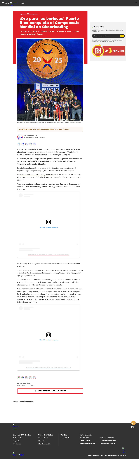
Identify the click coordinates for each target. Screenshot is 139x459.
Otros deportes (32, 14)
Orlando (31, 385)
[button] (22, 144)
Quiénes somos (85, 440)
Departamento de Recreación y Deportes (36, 174)
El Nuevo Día (18, 438)
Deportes (23, 14)
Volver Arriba (132, 427)
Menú (7, 3)
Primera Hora (32, 135)
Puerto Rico (21, 385)
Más (22, 3)
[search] (136, 3)
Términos (108, 40)
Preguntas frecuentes (87, 443)
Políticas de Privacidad (107, 443)
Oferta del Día (43, 438)
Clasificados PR (44, 444)
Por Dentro (17, 444)
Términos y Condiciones (108, 440)
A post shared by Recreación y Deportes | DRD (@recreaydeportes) (48, 254)
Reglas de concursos (107, 437)
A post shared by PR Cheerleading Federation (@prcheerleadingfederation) (48, 367)
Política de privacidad (117, 40)
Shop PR (41, 441)
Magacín (16, 441)
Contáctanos (84, 437)
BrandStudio (65, 438)
